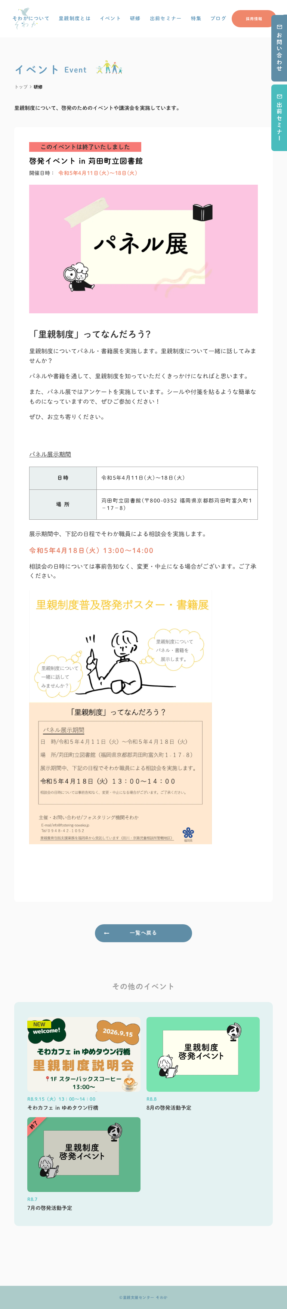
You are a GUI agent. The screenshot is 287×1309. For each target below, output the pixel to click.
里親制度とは (75, 18)
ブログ (218, 18)
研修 (135, 18)
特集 (196, 18)
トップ (21, 86)
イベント (110, 18)
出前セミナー (166, 18)
